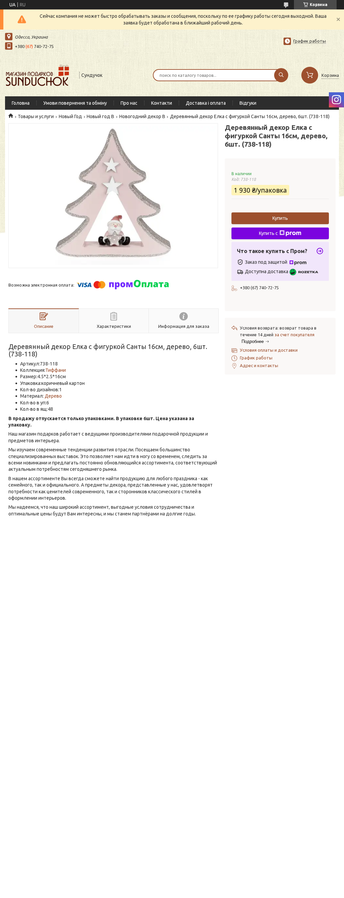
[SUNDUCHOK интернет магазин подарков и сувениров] (39, 74)
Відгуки (248, 103)
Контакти (161, 103)
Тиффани (55, 370)
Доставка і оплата (206, 103)
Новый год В (100, 116)
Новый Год (70, 116)
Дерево (53, 396)
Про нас (129, 103)
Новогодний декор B (142, 116)
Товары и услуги (36, 116)
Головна (21, 103)
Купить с (268, 233)
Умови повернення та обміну (75, 103)
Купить (280, 218)
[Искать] (281, 75)
